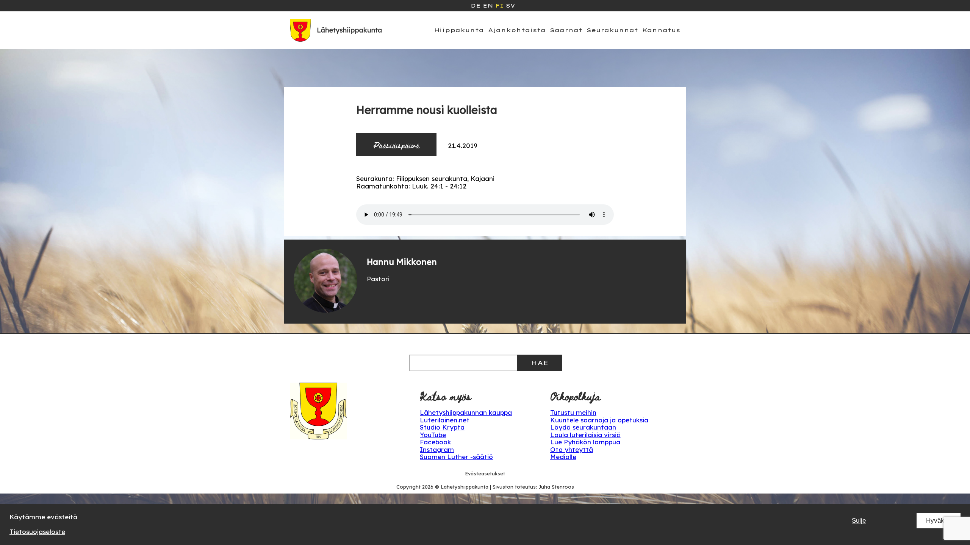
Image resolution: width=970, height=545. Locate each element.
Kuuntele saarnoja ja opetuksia (599, 420)
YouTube (433, 435)
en (488, 5)
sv (510, 5)
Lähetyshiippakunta (464, 487)
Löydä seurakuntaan (583, 427)
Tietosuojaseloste (37, 532)
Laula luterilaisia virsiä (585, 435)
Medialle (563, 457)
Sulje (859, 520)
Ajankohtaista (517, 30)
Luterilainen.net (444, 420)
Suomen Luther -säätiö (456, 457)
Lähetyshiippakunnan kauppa (466, 412)
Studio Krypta (442, 427)
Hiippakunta (459, 30)
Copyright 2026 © (418, 487)
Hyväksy (938, 520)
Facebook (435, 442)
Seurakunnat (612, 30)
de (475, 5)
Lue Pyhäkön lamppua (585, 442)
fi (499, 5)
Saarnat (566, 30)
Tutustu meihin (573, 412)
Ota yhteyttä (571, 449)
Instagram (437, 449)
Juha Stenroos (556, 487)
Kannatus (661, 30)
